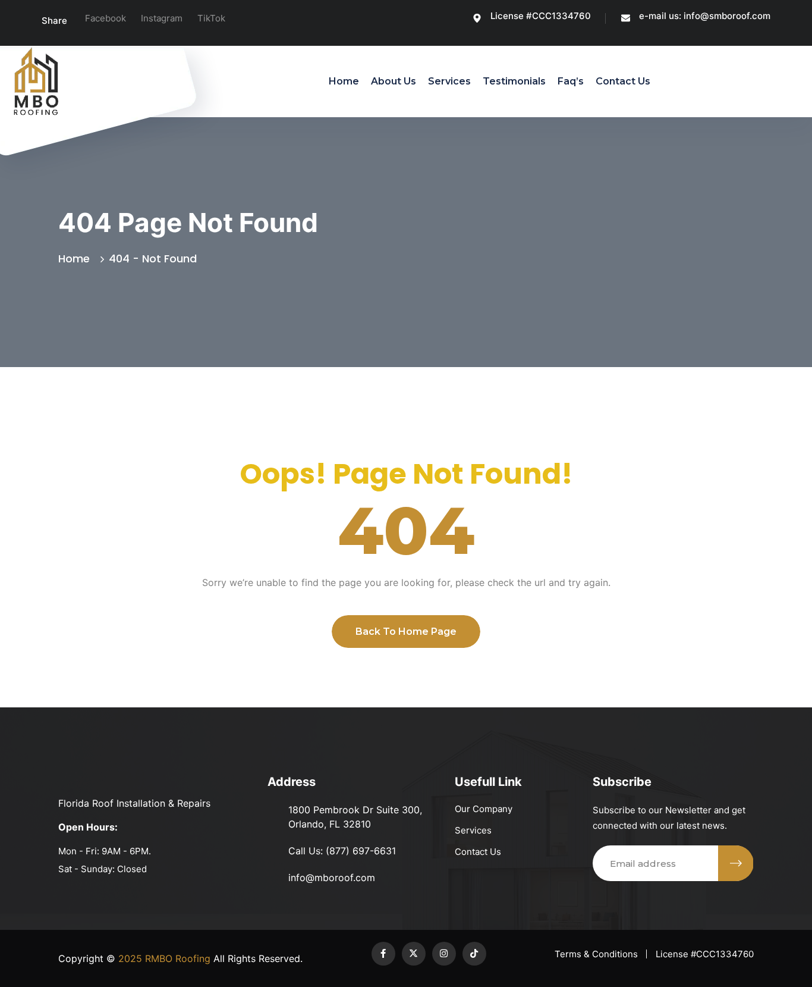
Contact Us (623, 81)
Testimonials (514, 81)
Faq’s (571, 81)
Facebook (105, 18)
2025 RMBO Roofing (162, 958)
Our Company (483, 808)
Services (449, 81)
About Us (393, 81)
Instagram (161, 18)
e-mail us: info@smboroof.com (704, 15)
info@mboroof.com (331, 877)
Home (344, 81)
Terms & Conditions (596, 954)
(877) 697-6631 (361, 851)
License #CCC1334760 (540, 15)
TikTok (211, 18)
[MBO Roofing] (36, 81)
